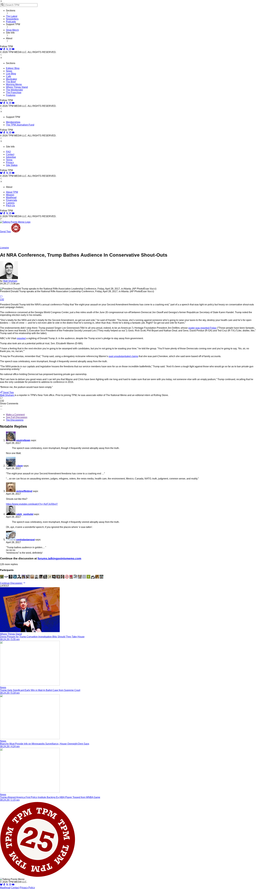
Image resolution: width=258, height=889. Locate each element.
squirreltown (23, 440)
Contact (10, 154)
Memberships (13, 122)
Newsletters (12, 19)
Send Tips (5, 231)
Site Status (11, 165)
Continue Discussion (11, 583)
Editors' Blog (12, 68)
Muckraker (11, 79)
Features (10, 95)
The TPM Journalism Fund (20, 125)
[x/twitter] (7, 49)
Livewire (4, 247)
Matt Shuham (10, 281)
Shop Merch (12, 30)
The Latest (11, 16)
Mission (10, 195)
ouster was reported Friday (202, 328)
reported (21, 338)
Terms (9, 160)
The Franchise (13, 92)
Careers (10, 203)
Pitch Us (10, 205)
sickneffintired (24, 491)
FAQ (8, 151)
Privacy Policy (27, 887)
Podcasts (11, 21)
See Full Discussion (16, 417)
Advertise (11, 157)
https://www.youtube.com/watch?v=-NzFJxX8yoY (32, 504)
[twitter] (7, 885)
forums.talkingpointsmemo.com (59, 558)
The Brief (11, 81)
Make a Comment (15, 414)
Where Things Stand (17, 87)
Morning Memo (14, 84)
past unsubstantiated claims (123, 356)
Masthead (11, 197)
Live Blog (11, 73)
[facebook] (4, 49)
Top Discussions (14, 420)
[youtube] (13, 49)
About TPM (12, 192)
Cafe (8, 76)
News (9, 71)
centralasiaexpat (25, 539)
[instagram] (10, 49)
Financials (11, 200)
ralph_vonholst (24, 514)
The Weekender (14, 90)
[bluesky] (1, 49)
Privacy (10, 162)
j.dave (19, 465)
